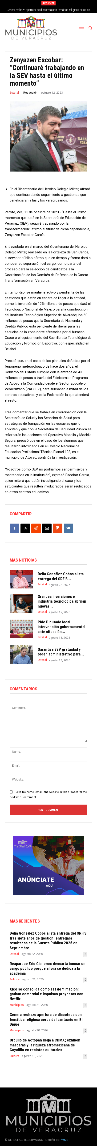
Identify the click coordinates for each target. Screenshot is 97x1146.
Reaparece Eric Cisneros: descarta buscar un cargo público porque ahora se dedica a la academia (47, 968)
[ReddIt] (36, 528)
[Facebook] (14, 528)
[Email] (47, 528)
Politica (15, 979)
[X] (25, 528)
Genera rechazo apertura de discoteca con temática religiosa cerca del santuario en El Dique (46, 1019)
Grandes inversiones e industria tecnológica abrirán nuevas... (62, 601)
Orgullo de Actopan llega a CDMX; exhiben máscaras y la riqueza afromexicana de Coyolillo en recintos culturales (45, 1045)
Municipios (17, 1004)
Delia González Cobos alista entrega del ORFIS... (61, 576)
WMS (65, 1140)
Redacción (30, 92)
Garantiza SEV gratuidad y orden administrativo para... (61, 651)
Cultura (14, 1056)
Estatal (14, 92)
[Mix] (57, 528)
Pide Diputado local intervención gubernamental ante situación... (61, 627)
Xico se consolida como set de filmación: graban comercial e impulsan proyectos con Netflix (46, 994)
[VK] (68, 528)
